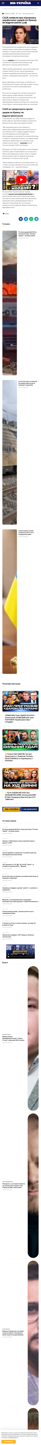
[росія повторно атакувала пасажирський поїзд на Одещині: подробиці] (9, 452)
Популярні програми (11, 684)
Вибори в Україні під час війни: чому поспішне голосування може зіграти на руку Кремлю (13, 1333)
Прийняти (8, 1441)
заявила (11, 60)
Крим (7, 213)
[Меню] (3, 3)
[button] (21, 219)
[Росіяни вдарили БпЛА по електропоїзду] (9, 303)
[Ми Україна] (20, 3)
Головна (4, 8)
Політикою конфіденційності (9, 1437)
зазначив (23, 143)
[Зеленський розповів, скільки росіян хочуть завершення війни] (9, 601)
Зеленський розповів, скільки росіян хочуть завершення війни (26, 532)
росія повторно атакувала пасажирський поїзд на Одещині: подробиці (27, 383)
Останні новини (9, 821)
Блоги (5, 962)
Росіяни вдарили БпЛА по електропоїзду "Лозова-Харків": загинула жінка (27, 233)
